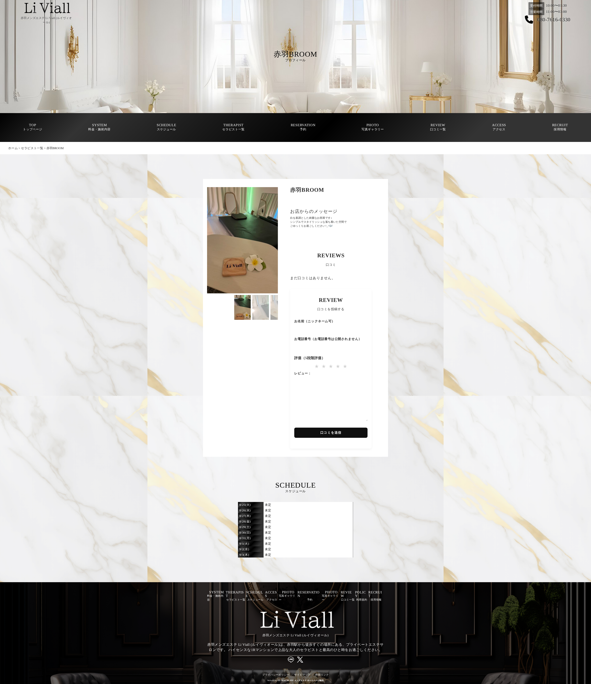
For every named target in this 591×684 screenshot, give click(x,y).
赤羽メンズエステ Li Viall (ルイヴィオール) (295, 635)
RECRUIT (560, 127)
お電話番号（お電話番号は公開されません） (328, 339)
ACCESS (499, 127)
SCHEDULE (166, 127)
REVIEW (438, 127)
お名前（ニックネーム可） (314, 321)
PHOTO (373, 127)
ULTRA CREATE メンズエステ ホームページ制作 (301, 680)
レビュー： (302, 373)
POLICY (361, 596)
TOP (32, 127)
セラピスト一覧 (32, 148)
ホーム (13, 148)
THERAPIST (233, 127)
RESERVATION (303, 127)
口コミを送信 (330, 432)
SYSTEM (99, 127)
